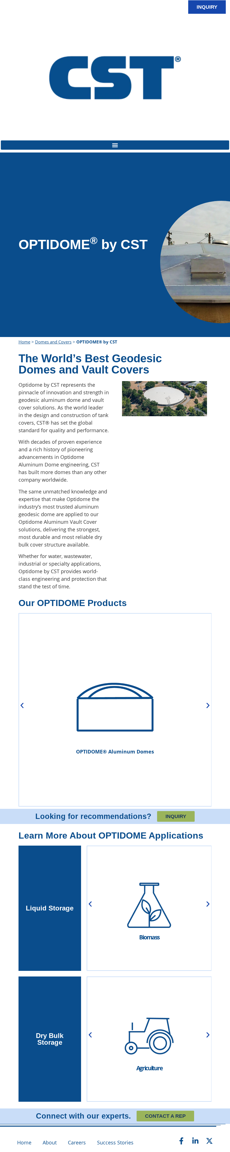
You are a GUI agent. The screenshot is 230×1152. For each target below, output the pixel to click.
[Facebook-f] (181, 1141)
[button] (115, 145)
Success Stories (115, 1142)
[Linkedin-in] (195, 1141)
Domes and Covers (53, 342)
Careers (77, 1142)
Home (24, 342)
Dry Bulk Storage (49, 1039)
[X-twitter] (210, 1141)
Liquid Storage (49, 908)
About (50, 1142)
